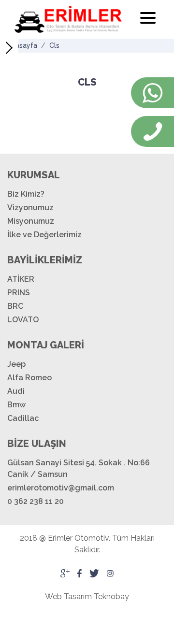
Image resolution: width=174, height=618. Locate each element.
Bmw (16, 404)
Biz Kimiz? (25, 194)
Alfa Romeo (29, 377)
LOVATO (23, 319)
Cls (54, 45)
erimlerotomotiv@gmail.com (60, 487)
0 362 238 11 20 (35, 501)
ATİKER (20, 279)
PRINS (18, 292)
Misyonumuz (30, 221)
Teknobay (111, 596)
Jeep (16, 364)
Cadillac (23, 418)
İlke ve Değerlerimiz (44, 234)
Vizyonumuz (30, 207)
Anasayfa (22, 45)
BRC (15, 306)
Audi (16, 391)
